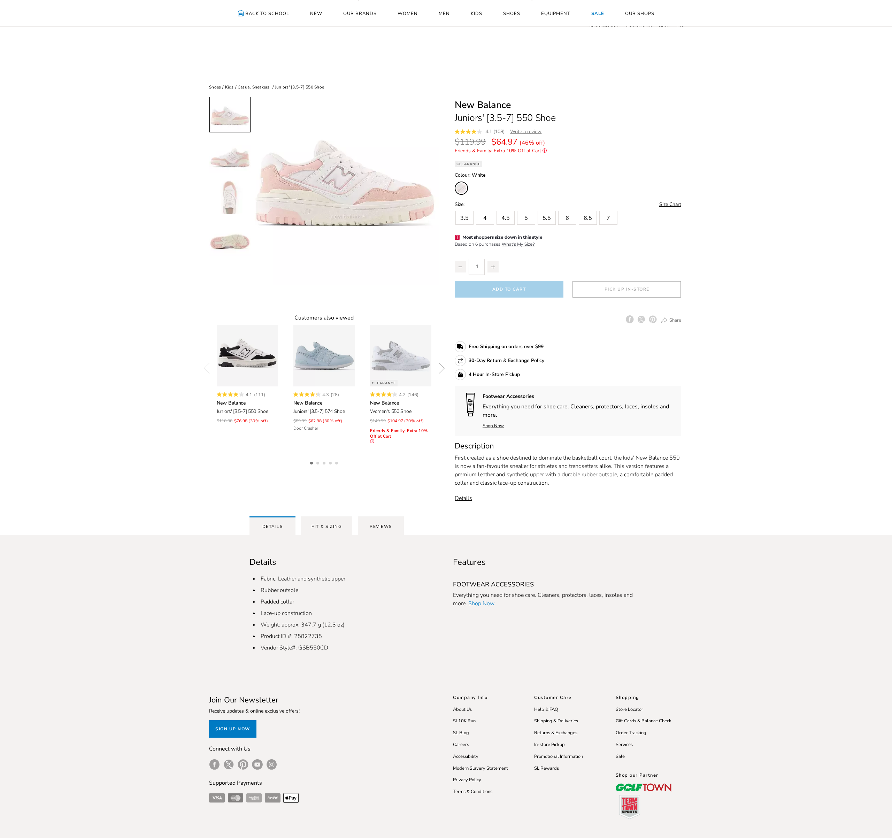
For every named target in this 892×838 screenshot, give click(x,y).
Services (624, 744)
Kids (476, 13)
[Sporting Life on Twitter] (228, 764)
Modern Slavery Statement (480, 768)
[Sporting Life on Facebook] (214, 764)
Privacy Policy (467, 780)
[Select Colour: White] (461, 188)
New (316, 13)
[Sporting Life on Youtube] (257, 764)
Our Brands (360, 13)
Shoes (511, 13)
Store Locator (629, 709)
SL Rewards (546, 768)
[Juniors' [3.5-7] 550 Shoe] (247, 355)
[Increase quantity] (493, 266)
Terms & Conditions (472, 792)
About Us (462, 709)
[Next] (439, 368)
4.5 (505, 218)
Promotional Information (558, 756)
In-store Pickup (549, 744)
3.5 (464, 218)
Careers (461, 744)
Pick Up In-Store (627, 289)
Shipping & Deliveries (556, 721)
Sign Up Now (232, 729)
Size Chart (670, 204)
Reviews (381, 526)
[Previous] (209, 368)
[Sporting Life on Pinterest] (243, 764)
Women (408, 13)
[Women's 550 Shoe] (400, 355)
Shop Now (493, 426)
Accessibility (465, 756)
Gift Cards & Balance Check (643, 721)
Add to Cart (509, 289)
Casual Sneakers (254, 87)
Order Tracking (631, 733)
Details (463, 498)
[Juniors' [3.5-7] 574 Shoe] (324, 355)
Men (444, 13)
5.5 (547, 218)
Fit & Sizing (327, 526)
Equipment (555, 13)
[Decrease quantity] (460, 266)
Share (674, 320)
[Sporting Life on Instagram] (271, 764)
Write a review (525, 131)
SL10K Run (464, 721)
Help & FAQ (546, 709)
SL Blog (461, 733)
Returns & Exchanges (555, 733)
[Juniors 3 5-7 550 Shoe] (345, 191)
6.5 (588, 218)
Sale (597, 13)
